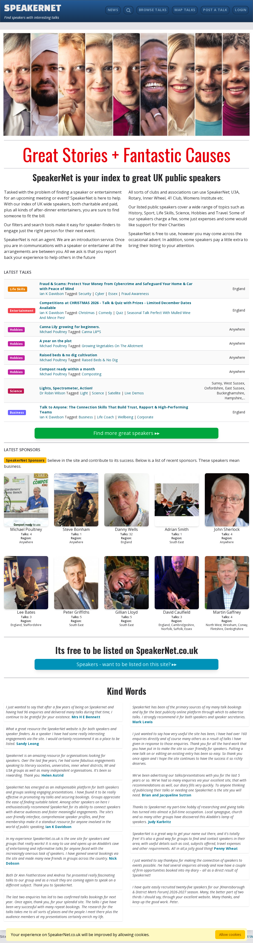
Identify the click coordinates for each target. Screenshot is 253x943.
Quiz (119, 312)
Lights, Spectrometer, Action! (66, 388)
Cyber (99, 293)
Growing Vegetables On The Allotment (112, 345)
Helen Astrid (52, 775)
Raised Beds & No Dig (100, 360)
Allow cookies (230, 934)
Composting (91, 374)
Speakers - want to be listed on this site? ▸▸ (127, 664)
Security (85, 293)
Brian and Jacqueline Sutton (166, 795)
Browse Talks (153, 9)
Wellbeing (125, 417)
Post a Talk (215, 9)
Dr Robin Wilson (53, 393)
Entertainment (21, 311)
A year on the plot (56, 340)
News (113, 9)
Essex (112, 293)
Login (240, 9)
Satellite (114, 393)
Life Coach (105, 417)
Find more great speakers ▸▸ (126, 433)
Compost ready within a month (67, 369)
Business (17, 412)
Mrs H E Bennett (86, 717)
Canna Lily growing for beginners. (70, 326)
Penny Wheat (226, 848)
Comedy (105, 312)
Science (16, 391)
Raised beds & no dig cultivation (68, 355)
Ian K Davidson (52, 293)
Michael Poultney (54, 331)
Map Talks (184, 9)
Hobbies (16, 330)
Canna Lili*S (91, 331)
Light (84, 393)
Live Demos (134, 393)
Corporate (145, 417)
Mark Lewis (142, 721)
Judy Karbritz (159, 821)
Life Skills (17, 289)
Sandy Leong (27, 743)
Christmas (87, 312)
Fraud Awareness (135, 293)
